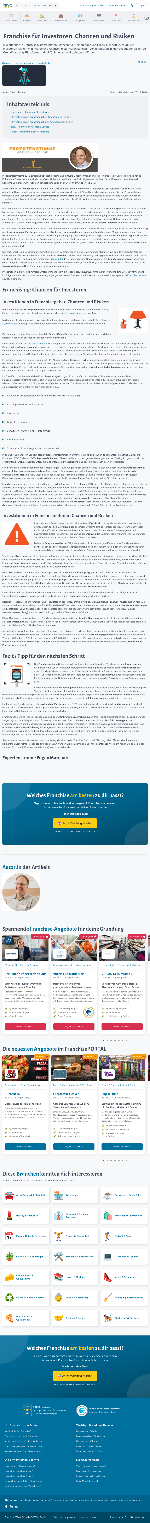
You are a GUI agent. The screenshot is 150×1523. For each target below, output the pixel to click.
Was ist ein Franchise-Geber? (19, 1471)
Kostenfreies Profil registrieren (90, 1476)
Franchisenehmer (78, 313)
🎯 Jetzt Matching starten (75, 823)
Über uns (58, 1517)
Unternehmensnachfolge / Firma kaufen (23, 1481)
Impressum (70, 1517)
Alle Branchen (40, 5)
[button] (131, 5)
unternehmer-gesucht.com (103, 1500)
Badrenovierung (83, 965)
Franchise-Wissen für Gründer (90, 1436)
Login (141, 5)
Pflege (8, 965)
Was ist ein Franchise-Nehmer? (19, 1476)
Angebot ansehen (24, 1026)
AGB (94, 1517)
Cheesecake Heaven (66, 1094)
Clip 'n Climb (110, 1094)
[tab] (103, 1040)
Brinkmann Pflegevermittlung (25, 973)
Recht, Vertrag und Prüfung (89, 1451)
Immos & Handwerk (62, 965)
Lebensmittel (108, 965)
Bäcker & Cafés (60, 1085)
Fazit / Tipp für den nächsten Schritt (29, 126)
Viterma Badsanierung (68, 973)
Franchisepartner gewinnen (89, 1471)
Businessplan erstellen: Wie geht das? (23, 1486)
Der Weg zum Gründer (87, 1431)
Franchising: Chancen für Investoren (29, 112)
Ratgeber (6, 63)
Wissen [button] (103, 5)
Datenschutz (84, 1517)
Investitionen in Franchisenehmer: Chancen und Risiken (42, 122)
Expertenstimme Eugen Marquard (30, 131)
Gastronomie (11, 1085)
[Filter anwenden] (55, 5)
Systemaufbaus (10, 323)
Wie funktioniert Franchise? (18, 1431)
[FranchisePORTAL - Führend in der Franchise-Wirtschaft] (7, 5)
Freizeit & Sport (109, 1085)
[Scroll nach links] (24, 17)
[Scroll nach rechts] (146, 17)
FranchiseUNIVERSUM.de (131, 1500)
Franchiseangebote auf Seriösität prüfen (24, 1446)
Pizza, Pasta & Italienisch (32, 1085)
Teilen (143, 61)
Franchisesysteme (136, 275)
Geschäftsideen (45, 63)
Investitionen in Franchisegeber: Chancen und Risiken (41, 117)
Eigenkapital (56, 259)
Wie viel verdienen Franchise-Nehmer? (23, 1451)
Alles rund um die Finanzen (89, 1446)
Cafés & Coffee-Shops (82, 1085)
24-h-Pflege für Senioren (27, 965)
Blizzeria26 (12, 1094)
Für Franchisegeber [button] (117, 5)
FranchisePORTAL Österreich (47, 1500)
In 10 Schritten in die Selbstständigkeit (23, 1441)
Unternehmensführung (87, 1441)
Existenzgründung (24, 63)
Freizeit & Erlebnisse (130, 1085)
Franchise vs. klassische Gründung (21, 1436)
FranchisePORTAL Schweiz (76, 1500)
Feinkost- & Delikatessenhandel (133, 965)
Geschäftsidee (39, 343)
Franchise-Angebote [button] (89, 5)
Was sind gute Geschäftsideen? (20, 1466)
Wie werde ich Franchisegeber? (91, 1466)
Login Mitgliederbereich (87, 1481)
